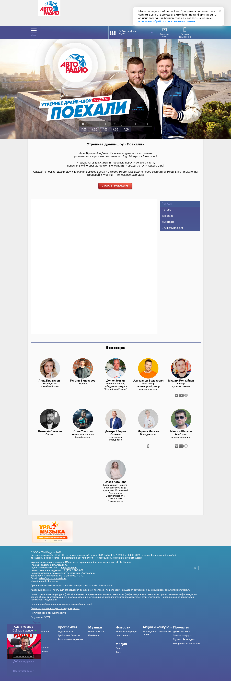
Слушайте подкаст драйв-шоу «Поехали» (59, 171)
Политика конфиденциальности (48, 612)
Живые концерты (182, 635)
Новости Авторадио (126, 631)
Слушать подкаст (172, 227)
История (35, 654)
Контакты (36, 639)
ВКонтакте (168, 221)
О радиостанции (40, 631)
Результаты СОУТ (40, 617)
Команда (35, 635)
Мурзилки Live (66, 631)
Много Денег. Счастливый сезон (157, 633)
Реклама (35, 643)
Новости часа (123, 635)
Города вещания (40, 647)
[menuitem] (44, 627)
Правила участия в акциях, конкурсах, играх (55, 608)
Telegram (167, 215)
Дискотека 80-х (181, 631)
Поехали (166, 203)
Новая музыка (96, 631)
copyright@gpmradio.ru (177, 589)
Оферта (35, 658)
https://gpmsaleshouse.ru (44, 581)
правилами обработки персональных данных (166, 21)
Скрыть (36, 622)
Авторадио (186, 643)
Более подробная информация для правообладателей (61, 604)
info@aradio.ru (69, 567)
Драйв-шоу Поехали (69, 635)
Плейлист (93, 635)
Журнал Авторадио (183, 639)
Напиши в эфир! (24, 656)
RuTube (166, 209)
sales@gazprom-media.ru (52, 578)
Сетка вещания (39, 651)
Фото (118, 652)
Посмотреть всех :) (23, 671)
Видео (119, 648)
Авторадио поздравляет (71, 639)
